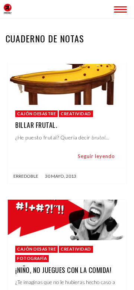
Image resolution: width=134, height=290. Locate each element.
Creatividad (76, 113)
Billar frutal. (36, 125)
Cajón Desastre (36, 113)
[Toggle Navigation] (119, 8)
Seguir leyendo (96, 156)
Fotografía (32, 258)
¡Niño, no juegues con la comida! (63, 270)
